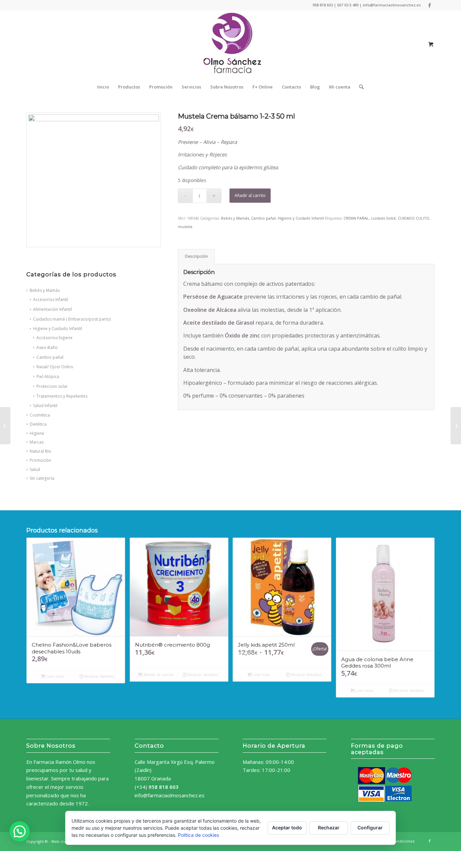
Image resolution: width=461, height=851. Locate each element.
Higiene (37, 433)
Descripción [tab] (196, 256)
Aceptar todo (287, 827)
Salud (35, 469)
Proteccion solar (52, 386)
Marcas (37, 442)
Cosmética (40, 415)
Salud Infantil (45, 405)
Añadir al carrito (250, 195)
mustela (185, 226)
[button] (19, 831)
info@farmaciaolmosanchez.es (170, 795)
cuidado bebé (383, 218)
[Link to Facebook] (430, 5)
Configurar (370, 827)
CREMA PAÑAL (356, 218)
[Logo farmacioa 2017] (230, 44)
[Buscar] (359, 86)
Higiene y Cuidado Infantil (301, 218)
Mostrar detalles (99, 676)
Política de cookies (198, 835)
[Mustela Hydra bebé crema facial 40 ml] (456, 425)
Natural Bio (40, 451)
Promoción (40, 460)
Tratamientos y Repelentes (61, 396)
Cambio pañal (263, 218)
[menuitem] (103, 86)
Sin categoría (42, 478)
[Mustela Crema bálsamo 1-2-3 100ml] (5, 425)
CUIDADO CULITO (413, 218)
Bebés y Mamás (235, 218)
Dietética (38, 424)
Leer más (54, 676)
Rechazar (329, 827)
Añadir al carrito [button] (157, 674)
